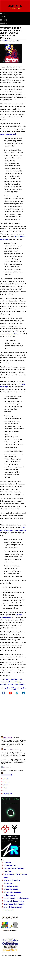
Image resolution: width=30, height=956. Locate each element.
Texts (5, 788)
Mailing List (8, 794)
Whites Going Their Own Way (14, 904)
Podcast (6, 782)
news (2, 13)
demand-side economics (13, 679)
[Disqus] (13, 714)
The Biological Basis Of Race (14, 901)
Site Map (19, 955)
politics (3, 16)
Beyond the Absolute (11, 889)
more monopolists (10, 334)
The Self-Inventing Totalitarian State (16, 898)
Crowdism (7, 862)
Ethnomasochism (10, 865)
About (6, 779)
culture (3, 23)
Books (6, 785)
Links (5, 791)
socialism (3, 684)
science (3, 20)
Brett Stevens (6, 40)
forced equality (14, 682)
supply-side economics (8, 134)
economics (4, 682)
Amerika (14, 955)
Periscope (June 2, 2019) (8, 688)
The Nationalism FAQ (11, 886)
